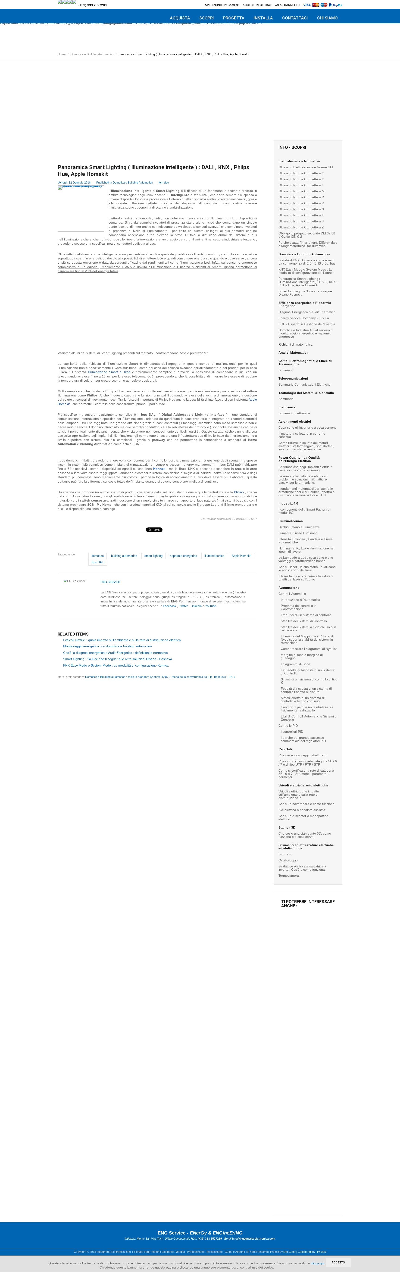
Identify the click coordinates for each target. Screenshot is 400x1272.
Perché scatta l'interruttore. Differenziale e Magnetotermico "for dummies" (307, 244)
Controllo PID (288, 725)
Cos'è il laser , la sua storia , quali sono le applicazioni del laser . (307, 568)
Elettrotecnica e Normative (299, 161)
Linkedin (196, 606)
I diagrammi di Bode (295, 664)
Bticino (239, 492)
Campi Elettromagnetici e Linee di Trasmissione (305, 362)
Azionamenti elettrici (294, 421)
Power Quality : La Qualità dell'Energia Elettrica (299, 459)
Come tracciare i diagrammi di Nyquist (309, 649)
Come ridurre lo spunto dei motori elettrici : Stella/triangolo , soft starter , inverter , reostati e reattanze (306, 446)
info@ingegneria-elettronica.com (253, 1238)
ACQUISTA (180, 18)
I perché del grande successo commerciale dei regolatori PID (303, 739)
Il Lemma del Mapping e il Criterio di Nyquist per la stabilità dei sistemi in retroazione (307, 639)
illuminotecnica (214, 556)
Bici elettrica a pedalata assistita (301, 810)
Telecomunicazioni (293, 378)
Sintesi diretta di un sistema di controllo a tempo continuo (303, 699)
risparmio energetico (183, 556)
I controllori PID (292, 731)
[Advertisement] (200, 96)
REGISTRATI (264, 5)
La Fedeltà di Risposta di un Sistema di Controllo (307, 671)
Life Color (289, 1251)
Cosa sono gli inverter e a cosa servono (307, 427)
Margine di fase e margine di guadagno (302, 656)
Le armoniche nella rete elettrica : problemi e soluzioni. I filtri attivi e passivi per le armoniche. (303, 479)
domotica (97, 556)
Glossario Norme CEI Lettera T (301, 215)
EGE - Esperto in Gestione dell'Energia (306, 324)
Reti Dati (285, 749)
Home (62, 54)
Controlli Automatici (292, 593)
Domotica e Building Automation (92, 54)
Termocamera (288, 875)
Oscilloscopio (288, 860)
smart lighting (153, 556)
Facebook (169, 606)
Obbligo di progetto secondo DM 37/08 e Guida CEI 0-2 (306, 234)
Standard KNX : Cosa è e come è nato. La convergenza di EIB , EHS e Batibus (306, 261)
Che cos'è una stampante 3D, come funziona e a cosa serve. (304, 835)
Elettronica (287, 407)
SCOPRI (206, 18)
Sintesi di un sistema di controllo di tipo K (309, 680)
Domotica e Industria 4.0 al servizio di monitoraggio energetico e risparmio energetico (305, 333)
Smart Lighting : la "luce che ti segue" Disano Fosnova (305, 292)
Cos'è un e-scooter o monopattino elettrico (303, 817)
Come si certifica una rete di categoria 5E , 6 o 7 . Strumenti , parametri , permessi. (306, 774)
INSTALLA (263, 18)
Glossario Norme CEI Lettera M (301, 191)
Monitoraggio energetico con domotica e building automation (107, 646)
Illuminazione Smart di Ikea (109, 372)
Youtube (210, 606)
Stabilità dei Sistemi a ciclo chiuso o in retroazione (308, 628)
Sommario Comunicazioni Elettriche (304, 384)
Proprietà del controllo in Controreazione (298, 607)
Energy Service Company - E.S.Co (303, 318)
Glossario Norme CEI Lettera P (301, 197)
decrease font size (173, 181)
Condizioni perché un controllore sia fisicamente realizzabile (307, 708)
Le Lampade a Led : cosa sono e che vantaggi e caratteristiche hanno (305, 559)
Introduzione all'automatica (300, 600)
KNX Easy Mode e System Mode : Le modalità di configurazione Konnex (116, 665)
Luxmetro (285, 854)
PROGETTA (233, 18)
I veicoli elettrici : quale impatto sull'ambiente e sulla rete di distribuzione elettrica (122, 640)
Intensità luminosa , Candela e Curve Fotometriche (305, 540)
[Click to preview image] (81, 208)
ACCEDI (248, 5)
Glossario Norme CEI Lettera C (301, 173)
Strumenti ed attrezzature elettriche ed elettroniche (306, 846)
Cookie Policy (306, 1251)
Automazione (288, 587)
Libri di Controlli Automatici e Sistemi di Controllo (309, 717)
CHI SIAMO (327, 18)
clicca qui (317, 1263)
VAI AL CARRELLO (287, 5)
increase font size (177, 181)
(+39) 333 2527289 (92, 5)
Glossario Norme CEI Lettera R (301, 203)
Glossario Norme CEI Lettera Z (301, 227)
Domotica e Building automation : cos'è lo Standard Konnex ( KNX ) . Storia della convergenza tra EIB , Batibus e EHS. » (160, 677)
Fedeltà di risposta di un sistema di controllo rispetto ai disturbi (306, 690)
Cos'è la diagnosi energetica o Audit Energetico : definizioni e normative (115, 653)
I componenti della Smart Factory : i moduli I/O (304, 511)
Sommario (286, 370)
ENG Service (110, 582)
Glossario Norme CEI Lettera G (301, 179)
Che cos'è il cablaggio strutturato (302, 755)
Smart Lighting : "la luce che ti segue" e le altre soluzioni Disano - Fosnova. (118, 659)
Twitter (183, 606)
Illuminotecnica (290, 521)
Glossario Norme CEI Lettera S (301, 209)
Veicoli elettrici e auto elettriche (303, 785)
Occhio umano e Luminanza (299, 527)
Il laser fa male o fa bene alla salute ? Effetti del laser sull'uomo (305, 577)
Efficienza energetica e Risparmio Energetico (304, 304)
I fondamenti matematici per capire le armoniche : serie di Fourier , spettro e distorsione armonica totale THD (306, 492)
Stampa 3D (286, 827)
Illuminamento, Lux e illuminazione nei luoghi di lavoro (306, 549)
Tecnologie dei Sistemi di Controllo (306, 393)
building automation (124, 556)
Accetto (338, 1262)
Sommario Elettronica (294, 413)
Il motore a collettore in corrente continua (301, 435)
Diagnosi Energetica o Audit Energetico (306, 312)
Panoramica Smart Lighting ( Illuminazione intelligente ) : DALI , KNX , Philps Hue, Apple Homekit (308, 282)
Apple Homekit (241, 556)
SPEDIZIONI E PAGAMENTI (222, 5)
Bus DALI (97, 562)
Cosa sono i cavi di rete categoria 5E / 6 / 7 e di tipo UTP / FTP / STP (307, 762)
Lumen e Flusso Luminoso (297, 533)
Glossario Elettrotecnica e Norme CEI (305, 167)
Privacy (321, 1251)
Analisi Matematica (293, 352)
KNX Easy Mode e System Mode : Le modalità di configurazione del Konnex (306, 271)
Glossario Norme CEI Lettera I (300, 185)
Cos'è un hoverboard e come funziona (306, 804)
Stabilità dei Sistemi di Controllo (304, 621)
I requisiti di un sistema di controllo (306, 615)
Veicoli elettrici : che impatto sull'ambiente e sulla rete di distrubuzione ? (298, 794)
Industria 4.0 (288, 503)
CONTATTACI (295, 18)
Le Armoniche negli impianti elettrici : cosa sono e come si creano (305, 468)
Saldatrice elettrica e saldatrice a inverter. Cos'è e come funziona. (302, 867)
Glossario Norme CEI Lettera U (301, 221)
